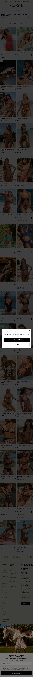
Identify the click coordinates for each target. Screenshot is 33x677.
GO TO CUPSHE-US (17, 340)
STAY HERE (16, 344)
